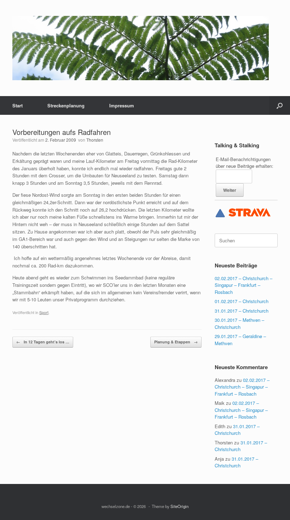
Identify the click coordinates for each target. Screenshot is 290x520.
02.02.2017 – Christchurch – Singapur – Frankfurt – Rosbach (243, 285)
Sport (43, 312)
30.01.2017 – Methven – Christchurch (239, 323)
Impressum (121, 105)
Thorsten (94, 140)
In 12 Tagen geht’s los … (42, 341)
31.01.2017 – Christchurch (241, 310)
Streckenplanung (66, 105)
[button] (279, 105)
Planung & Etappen (176, 341)
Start (17, 105)
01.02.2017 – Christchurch (241, 301)
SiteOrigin (179, 506)
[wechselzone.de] (140, 48)
